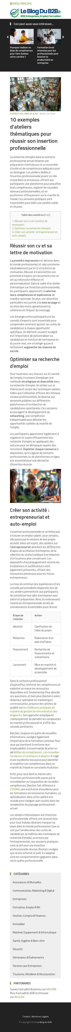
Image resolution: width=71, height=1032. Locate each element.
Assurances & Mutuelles (27, 882)
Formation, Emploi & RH (24, 113)
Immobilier (19, 924)
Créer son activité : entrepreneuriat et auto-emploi (35, 234)
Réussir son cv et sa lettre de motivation (30, 223)
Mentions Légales (40, 1016)
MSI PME (51, 989)
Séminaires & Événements (28, 957)
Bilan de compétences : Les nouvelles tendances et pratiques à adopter (34, 754)
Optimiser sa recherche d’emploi (31, 228)
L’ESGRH (15, 789)
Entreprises (20, 899)
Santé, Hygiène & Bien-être (29, 941)
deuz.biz (19, 997)
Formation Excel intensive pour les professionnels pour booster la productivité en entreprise (47, 55)
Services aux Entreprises (27, 966)
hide (47, 215)
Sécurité (18, 949)
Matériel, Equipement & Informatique (34, 932)
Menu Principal (22, 3)
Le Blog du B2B (44, 1022)
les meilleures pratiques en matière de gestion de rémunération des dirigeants (34, 711)
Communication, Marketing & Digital (33, 891)
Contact (26, 1016)
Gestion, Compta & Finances (29, 916)
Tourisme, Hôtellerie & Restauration (34, 974)
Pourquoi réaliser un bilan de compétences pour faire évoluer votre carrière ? (21, 52)
